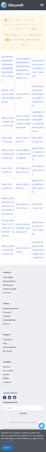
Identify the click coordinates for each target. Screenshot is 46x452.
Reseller (6, 374)
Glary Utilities (8, 277)
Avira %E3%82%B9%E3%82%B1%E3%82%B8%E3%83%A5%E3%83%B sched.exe (8, 68)
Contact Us (7, 382)
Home (5, 428)
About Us (6, 367)
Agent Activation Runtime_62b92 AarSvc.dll (8, 250)
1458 (28, 40)
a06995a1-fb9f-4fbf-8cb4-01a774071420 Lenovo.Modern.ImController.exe (8, 206)
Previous (14, 35)
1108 (17, 40)
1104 (35, 35)
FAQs (5, 343)
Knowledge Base (9, 320)
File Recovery (8, 285)
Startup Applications (11, 308)
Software (6, 316)
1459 (33, 40)
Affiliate (6, 378)
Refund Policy (29, 428)
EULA (10, 428)
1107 (12, 40)
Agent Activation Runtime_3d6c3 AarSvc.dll (8, 122)
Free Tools (7, 293)
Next (38, 40)
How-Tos (6, 324)
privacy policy (7, 441)
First (6, 35)
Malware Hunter (9, 281)
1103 (30, 35)
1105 (40, 35)
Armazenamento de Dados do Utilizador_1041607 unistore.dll (38, 68)
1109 (22, 40)
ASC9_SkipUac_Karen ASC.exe (38, 170)
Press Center (8, 370)
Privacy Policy (18, 428)
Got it (6, 447)
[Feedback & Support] (42, 426)
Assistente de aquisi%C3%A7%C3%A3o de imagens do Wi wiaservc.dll (38, 250)
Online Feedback (9, 347)
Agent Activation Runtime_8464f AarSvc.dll (8, 154)
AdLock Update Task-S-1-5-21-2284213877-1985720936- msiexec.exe (8, 228)
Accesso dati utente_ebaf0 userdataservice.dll (23, 228)
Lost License (8, 339)
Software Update (9, 289)
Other (34, 29)
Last (23, 44)
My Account (7, 351)
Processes (7, 312)
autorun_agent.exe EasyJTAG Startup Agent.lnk (23, 154)
